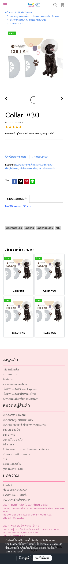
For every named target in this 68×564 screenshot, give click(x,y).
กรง (5, 459)
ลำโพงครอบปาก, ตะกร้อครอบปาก (38, 168)
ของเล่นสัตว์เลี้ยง (12, 464)
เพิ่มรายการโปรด (17, 157)
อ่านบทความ (10, 374)
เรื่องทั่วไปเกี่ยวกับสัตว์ (15, 490)
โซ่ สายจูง (8, 444)
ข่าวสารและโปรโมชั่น (15, 495)
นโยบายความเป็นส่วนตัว (45, 547)
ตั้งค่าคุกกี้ (24, 558)
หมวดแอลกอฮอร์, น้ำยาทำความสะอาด (24, 425)
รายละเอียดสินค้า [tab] (17, 199)
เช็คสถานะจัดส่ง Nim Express (19, 389)
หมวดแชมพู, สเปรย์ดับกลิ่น (18, 420)
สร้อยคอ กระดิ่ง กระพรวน (17, 454)
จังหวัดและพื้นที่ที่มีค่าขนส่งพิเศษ (21, 399)
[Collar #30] (34, 60)
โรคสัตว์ (7, 485)
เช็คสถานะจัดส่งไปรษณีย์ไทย (19, 394)
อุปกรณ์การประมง (13, 469)
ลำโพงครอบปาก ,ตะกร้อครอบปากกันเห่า (26, 449)
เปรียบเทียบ (41, 157)
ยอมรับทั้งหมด (42, 558)
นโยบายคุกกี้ (17, 551)
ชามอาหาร (9, 435)
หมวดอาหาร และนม (14, 415)
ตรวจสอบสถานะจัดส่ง (15, 384)
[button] (54, 5)
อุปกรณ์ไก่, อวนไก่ (13, 439)
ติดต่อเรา (8, 379)
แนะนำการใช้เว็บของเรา (16, 500)
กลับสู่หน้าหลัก (11, 369)
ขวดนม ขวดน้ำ (11, 430)
